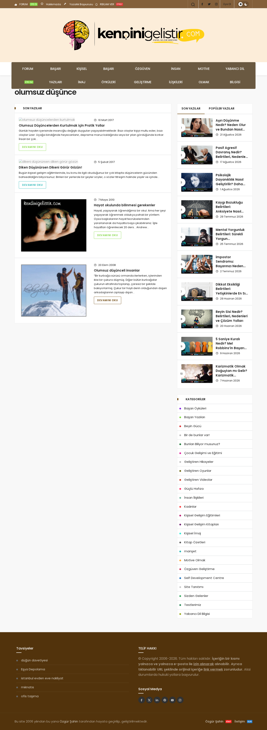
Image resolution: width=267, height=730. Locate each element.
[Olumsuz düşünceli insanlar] (54, 290)
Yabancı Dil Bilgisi (234, 75)
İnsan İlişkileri (176, 75)
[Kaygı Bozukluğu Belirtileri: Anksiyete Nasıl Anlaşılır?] (197, 209)
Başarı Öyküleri (108, 75)
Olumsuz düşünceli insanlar (117, 270)
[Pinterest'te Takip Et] (164, 700)
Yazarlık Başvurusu (81, 4)
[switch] (243, 4)
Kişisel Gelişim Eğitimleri (202, 515)
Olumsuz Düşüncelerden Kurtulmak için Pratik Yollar (62, 125)
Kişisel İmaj (82, 75)
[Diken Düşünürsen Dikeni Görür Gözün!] (54, 161)
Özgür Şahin (69, 721)
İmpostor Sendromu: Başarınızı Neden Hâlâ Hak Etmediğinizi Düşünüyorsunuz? (230, 268)
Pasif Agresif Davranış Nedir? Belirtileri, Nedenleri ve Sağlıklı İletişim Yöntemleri (232, 157)
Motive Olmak (204, 75)
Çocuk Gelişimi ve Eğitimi (203, 453)
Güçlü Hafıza (194, 488)
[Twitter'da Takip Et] (149, 700)
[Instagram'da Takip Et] (180, 700)
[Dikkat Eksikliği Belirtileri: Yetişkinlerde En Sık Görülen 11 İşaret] (197, 291)
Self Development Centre (204, 578)
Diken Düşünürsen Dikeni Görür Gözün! (50, 167)
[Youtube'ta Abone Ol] (172, 700)
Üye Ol (227, 4)
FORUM (28, 4)
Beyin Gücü (192, 426)
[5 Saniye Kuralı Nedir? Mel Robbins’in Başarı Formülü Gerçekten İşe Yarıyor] (197, 346)
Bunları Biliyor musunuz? (202, 444)
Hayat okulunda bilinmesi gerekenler (124, 205)
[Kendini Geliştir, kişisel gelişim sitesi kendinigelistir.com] (133, 35)
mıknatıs (27, 687)
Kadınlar (190, 506)
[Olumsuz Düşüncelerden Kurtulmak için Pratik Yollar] (54, 119)
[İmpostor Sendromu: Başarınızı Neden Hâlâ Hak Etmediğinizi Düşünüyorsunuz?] (197, 264)
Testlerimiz (192, 605)
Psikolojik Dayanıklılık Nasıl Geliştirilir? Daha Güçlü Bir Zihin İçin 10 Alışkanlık (230, 184)
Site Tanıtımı (193, 587)
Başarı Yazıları (55, 75)
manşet (190, 551)
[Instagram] (216, 4)
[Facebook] (202, 4)
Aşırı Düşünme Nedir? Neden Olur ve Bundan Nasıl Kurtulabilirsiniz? (231, 127)
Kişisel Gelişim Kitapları (201, 524)
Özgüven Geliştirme (142, 75)
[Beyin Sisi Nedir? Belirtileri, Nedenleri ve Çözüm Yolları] (197, 319)
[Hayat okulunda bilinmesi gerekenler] (54, 225)
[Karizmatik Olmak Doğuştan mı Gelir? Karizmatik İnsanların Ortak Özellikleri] (197, 373)
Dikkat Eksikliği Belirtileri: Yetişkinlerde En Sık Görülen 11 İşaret (231, 291)
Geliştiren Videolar (198, 479)
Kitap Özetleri (194, 542)
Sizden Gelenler (196, 596)
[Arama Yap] (193, 5)
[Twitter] (209, 4)
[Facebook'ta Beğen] (141, 700)
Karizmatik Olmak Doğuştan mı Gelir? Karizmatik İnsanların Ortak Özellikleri (231, 375)
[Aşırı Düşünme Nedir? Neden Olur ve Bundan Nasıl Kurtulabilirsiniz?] (197, 127)
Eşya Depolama (33, 669)
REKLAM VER (110, 4)
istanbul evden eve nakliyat (42, 678)
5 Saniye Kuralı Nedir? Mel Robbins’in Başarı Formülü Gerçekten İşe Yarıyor (231, 348)
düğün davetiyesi (34, 660)
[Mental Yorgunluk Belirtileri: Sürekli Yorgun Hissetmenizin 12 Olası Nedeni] (197, 237)
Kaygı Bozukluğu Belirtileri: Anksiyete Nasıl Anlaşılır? (229, 209)
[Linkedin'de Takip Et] (157, 700)
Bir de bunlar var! (197, 435)
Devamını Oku (32, 147)
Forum (27, 75)
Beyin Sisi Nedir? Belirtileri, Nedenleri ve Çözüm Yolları (232, 316)
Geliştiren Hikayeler (198, 461)
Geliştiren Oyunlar (197, 470)
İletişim (243, 721)
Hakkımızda (53, 4)
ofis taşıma (30, 696)
